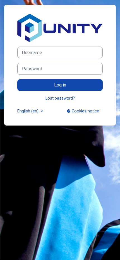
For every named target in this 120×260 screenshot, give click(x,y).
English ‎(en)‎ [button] (28, 111)
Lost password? (60, 98)
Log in (60, 85)
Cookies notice (85, 111)
